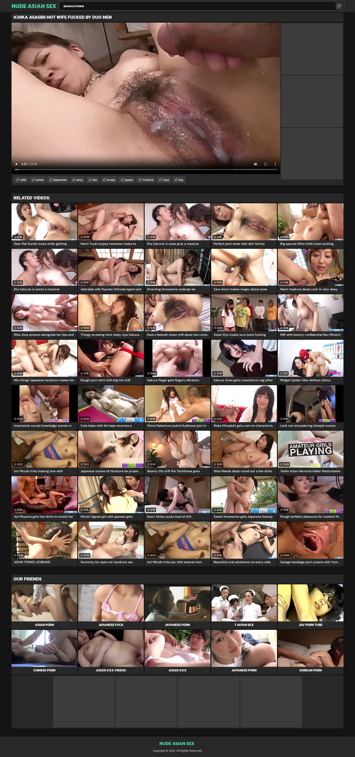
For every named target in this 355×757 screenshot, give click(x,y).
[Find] (339, 5)
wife (23, 179)
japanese (60, 179)
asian (40, 179)
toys (166, 179)
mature (148, 179)
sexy (79, 179)
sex (94, 179)
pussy (111, 179)
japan (129, 179)
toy (181, 179)
